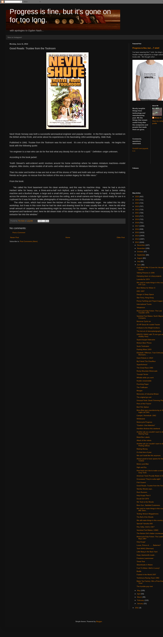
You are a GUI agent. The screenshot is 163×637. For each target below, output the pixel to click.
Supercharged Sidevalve (146, 340)
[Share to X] (43, 221)
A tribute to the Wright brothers (148, 328)
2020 (137, 216)
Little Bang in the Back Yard (147, 552)
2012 (137, 242)
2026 (137, 196)
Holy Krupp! (141, 542)
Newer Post (14, 237)
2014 (137, 236)
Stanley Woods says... (145, 489)
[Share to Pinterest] (48, 221)
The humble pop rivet (145, 586)
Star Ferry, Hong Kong (145, 298)
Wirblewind (141, 419)
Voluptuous (141, 307)
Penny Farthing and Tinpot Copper (150, 301)
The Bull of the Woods (145, 517)
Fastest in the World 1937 (146, 574)
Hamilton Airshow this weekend (148, 428)
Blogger (99, 621)
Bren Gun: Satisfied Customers (148, 505)
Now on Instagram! (15, 37)
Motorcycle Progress (144, 422)
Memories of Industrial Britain (148, 394)
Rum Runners (142, 492)
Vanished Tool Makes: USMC (147, 530)
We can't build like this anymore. (149, 455)
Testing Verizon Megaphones (147, 514)
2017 (137, 226)
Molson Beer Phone (144, 343)
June (139, 265)
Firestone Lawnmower (145, 558)
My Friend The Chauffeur (146, 361)
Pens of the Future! (144, 404)
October (140, 252)
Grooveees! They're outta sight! (148, 479)
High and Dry (142, 467)
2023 (137, 206)
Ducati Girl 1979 (143, 499)
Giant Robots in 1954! (145, 358)
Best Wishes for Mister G (146, 288)
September (141, 255)
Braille (139, 571)
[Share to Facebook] (45, 221)
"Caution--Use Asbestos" (146, 425)
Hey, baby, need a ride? (146, 527)
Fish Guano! (141, 482)
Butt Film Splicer (143, 407)
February (141, 600)
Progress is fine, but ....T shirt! (145, 48)
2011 (137, 608)
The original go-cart (144, 397)
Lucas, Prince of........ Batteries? (149, 545)
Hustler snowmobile (144, 381)
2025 (137, 200)
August (140, 258)
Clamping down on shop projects (149, 276)
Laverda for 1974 (143, 279)
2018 (137, 223)
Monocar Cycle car (144, 321)
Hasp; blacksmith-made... (146, 555)
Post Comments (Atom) (29, 241)
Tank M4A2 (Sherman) (145, 548)
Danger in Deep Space (145, 294)
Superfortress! (142, 364)
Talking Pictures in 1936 (146, 273)
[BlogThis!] (41, 221)
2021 (137, 213)
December (141, 245)
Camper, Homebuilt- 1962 (146, 415)
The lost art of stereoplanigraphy (149, 331)
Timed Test (141, 561)
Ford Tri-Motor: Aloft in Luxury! (148, 568)
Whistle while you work (145, 378)
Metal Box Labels (143, 437)
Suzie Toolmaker (143, 346)
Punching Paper (143, 384)
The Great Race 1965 (145, 368)
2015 (137, 232)
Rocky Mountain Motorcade (147, 371)
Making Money (142, 449)
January (140, 603)
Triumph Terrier (142, 374)
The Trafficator (142, 387)
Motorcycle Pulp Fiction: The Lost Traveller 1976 (149, 312)
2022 (137, 209)
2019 (137, 219)
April (139, 594)
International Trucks (144, 304)
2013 (137, 239)
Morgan (139, 391)
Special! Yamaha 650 (145, 524)
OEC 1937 (141, 291)
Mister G (158, 118)
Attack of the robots (144, 440)
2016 (137, 229)
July (139, 261)
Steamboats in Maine (145, 565)
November (141, 248)
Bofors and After (143, 464)
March (139, 597)
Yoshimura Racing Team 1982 (148, 578)
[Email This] (39, 221)
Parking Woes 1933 (144, 349)
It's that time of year (144, 452)
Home (68, 237)
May (139, 590)
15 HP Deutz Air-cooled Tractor (148, 325)
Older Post (121, 237)
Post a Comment (19, 232)
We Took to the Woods (145, 502)
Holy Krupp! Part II (143, 495)
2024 (137, 203)
